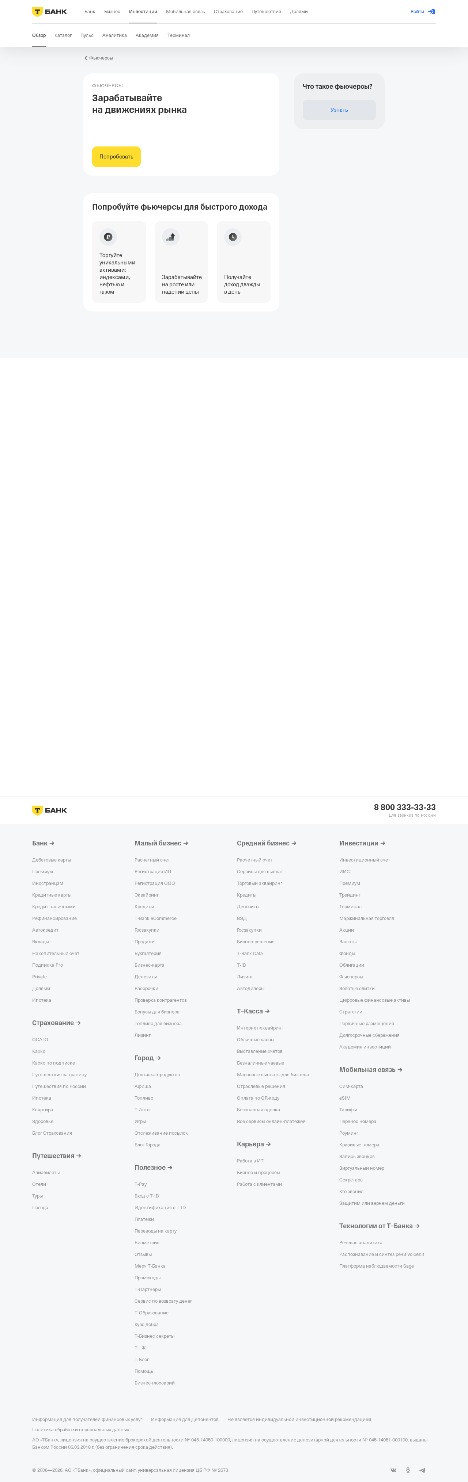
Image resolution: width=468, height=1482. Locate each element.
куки (432, 1438)
